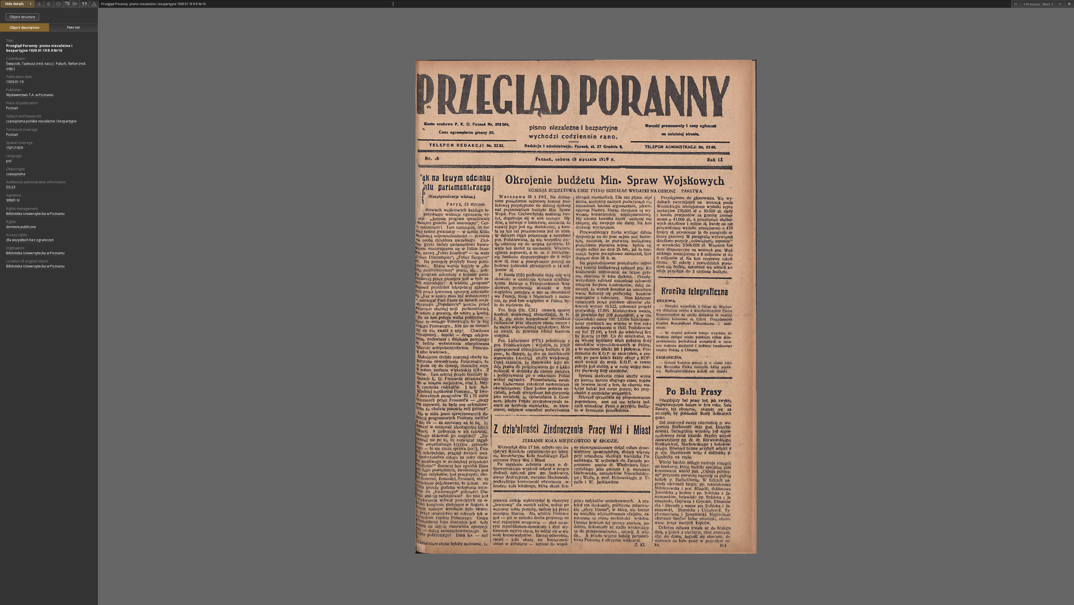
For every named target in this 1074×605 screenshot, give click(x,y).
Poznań (12, 108)
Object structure (22, 17)
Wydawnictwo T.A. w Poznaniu (29, 94)
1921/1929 (14, 147)
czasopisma (15, 174)
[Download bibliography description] (74, 4)
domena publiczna (21, 226)
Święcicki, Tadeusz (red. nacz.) (29, 63)
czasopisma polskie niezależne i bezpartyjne (41, 121)
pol (8, 160)
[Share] (48, 4)
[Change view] (66, 4)
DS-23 (10, 187)
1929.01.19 (14, 81)
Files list (73, 27)
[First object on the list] (1015, 4)
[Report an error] (94, 4)
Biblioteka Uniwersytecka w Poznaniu (35, 213)
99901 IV (13, 200)
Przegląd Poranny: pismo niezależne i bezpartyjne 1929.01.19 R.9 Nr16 (39, 48)
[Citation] (84, 4)
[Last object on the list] (1060, 4)
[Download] (39, 4)
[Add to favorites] (58, 4)
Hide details (14, 3)
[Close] (1069, 4)
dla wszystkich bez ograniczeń (30, 240)
